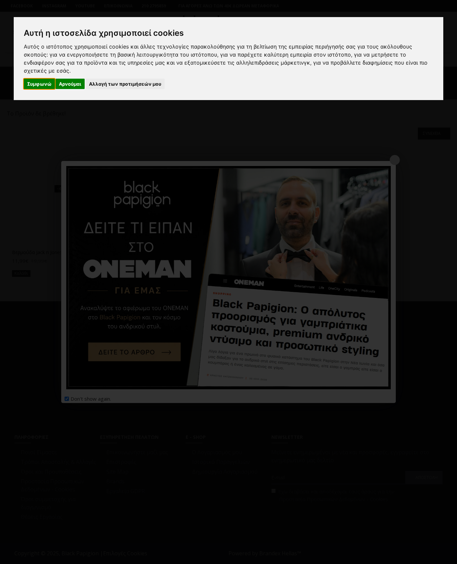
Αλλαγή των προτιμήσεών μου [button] (125, 84)
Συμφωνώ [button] (39, 84)
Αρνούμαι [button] (70, 84)
